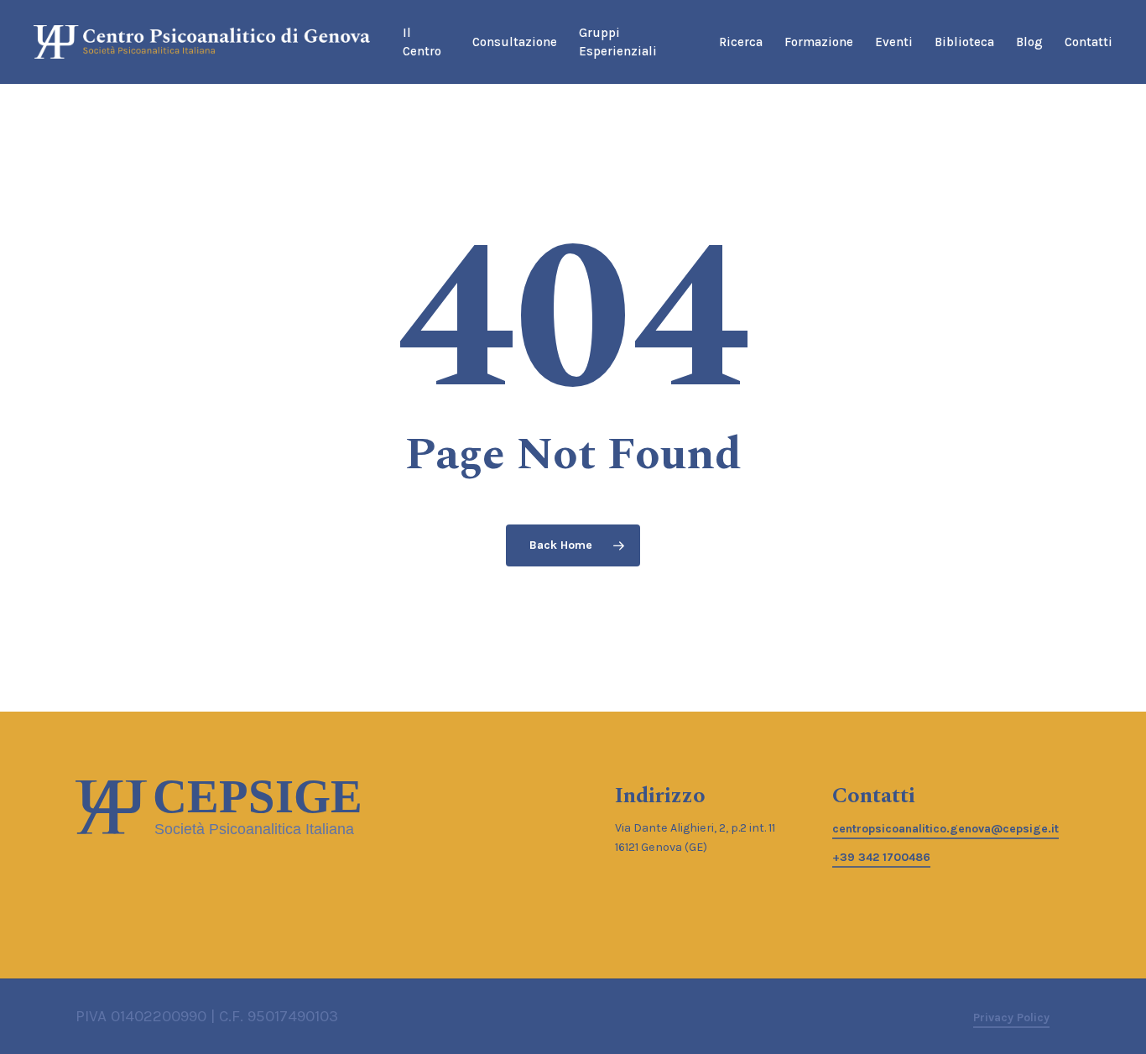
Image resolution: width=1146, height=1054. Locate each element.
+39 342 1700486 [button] (881, 857)
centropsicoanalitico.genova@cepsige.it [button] (945, 829)
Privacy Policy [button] (1011, 1017)
